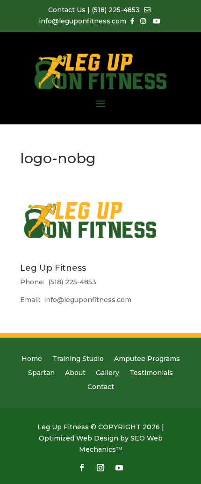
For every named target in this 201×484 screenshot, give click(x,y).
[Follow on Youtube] (119, 467)
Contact (100, 387)
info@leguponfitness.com (87, 300)
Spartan (41, 373)
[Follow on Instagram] (100, 467)
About (75, 373)
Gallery (107, 373)
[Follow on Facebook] (81, 467)
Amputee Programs (147, 359)
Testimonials (151, 373)
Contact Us (67, 10)
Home (32, 359)
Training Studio (78, 359)
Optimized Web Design (78, 438)
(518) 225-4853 (116, 10)
